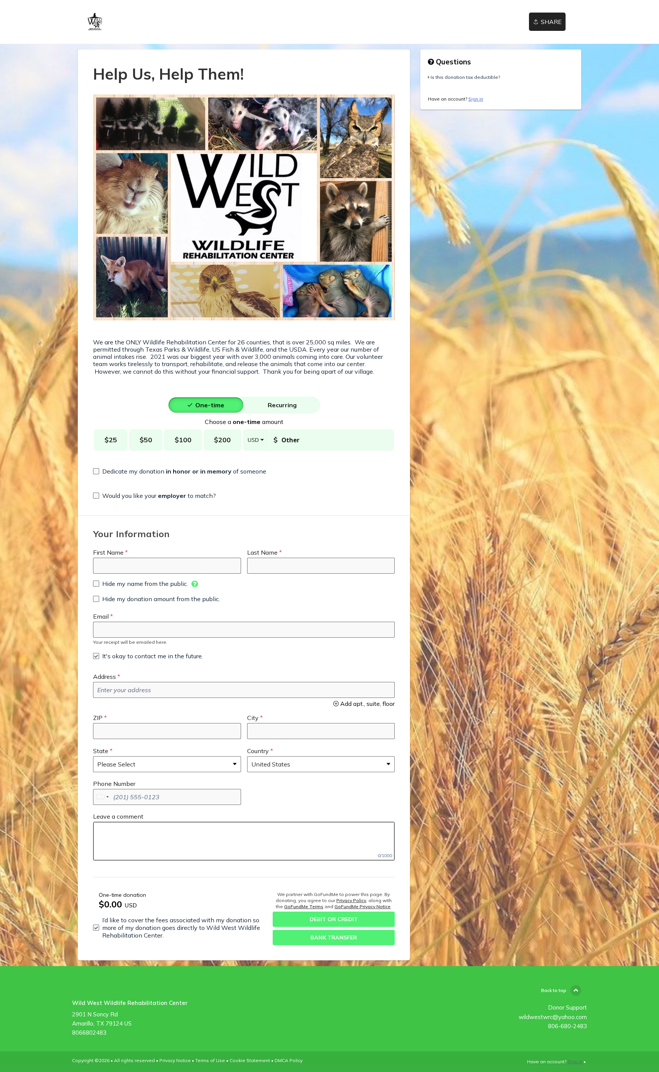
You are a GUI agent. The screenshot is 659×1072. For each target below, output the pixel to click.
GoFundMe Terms (303, 906)
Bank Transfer (333, 937)
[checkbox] (179, 471)
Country (258, 751)
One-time (209, 405)
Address (104, 676)
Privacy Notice (175, 1060)
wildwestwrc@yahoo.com (553, 1017)
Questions (452, 61)
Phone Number (114, 783)
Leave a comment (118, 816)
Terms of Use (210, 1060)
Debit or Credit (334, 919)
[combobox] (102, 797)
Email (101, 616)
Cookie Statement (250, 1060)
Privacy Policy (351, 900)
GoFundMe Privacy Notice (362, 906)
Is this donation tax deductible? (465, 77)
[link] (95, 21)
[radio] (209, 405)
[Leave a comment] (243, 841)
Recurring (282, 405)
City (253, 718)
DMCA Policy (288, 1060)
